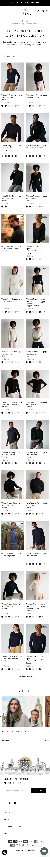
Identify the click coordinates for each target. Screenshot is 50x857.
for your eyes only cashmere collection (25, 24)
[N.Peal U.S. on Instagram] (10, 803)
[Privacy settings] (4, 852)
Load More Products (25, 677)
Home (24, 21)
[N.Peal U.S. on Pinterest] (19, 803)
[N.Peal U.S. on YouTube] (15, 803)
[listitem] (2, 106)
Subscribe (38, 790)
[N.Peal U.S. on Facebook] (6, 803)
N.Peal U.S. (31, 850)
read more (40, 45)
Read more (6, 740)
